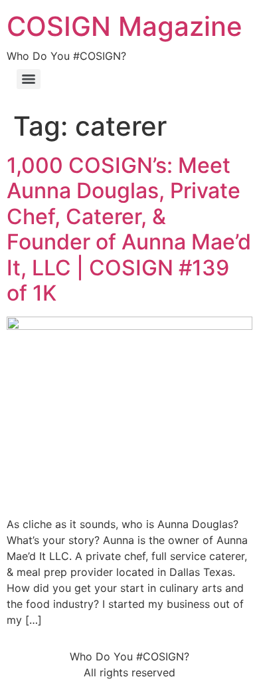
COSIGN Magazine (124, 26)
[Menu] (29, 79)
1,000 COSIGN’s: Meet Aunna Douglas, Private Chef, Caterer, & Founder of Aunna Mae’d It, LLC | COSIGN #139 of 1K (129, 229)
